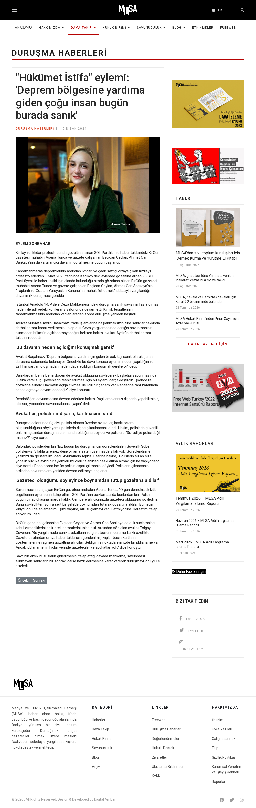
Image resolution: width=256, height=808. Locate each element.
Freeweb (228, 27)
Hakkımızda (49, 27)
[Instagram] (242, 800)
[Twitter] (232, 800)
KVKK (156, 776)
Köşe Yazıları (222, 729)
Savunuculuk (149, 27)
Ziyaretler (159, 757)
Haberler (99, 720)
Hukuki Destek (163, 748)
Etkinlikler (203, 27)
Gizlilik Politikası (224, 757)
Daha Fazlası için (208, 344)
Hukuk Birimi (114, 27)
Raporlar (219, 782)
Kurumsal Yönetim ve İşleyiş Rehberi (226, 769)
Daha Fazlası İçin (190, 571)
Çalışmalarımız (224, 739)
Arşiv (96, 767)
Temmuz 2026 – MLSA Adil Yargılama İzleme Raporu (200, 501)
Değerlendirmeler (166, 739)
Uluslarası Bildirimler (168, 767)
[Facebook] (222, 800)
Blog (177, 27)
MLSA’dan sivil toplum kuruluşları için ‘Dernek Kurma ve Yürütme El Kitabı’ (208, 256)
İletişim (218, 720)
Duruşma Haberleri (35, 128)
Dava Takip (81, 27)
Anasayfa (23, 27)
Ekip (215, 748)
